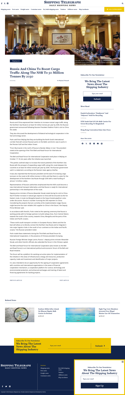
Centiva (44, 392)
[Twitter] (6, 386)
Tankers (63, 9)
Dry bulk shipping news (51, 9)
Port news (15, 9)
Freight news (25, 9)
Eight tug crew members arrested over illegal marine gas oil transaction (109, 311)
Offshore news (72, 9)
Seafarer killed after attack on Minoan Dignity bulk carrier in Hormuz (48, 311)
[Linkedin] (8, 3)
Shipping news (5, 9)
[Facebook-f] (2, 3)
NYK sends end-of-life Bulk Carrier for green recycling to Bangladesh (96, 122)
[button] (122, 3)
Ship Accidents (84, 9)
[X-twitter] (5, 3)
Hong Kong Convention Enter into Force (96, 130)
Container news (36, 9)
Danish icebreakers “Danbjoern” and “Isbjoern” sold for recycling (94, 114)
